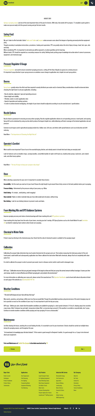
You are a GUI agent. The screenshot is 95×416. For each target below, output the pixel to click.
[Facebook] (73, 408)
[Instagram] (70, 408)
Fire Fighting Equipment (44, 378)
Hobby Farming (59, 395)
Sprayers (40, 40)
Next (83, 349)
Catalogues (6, 378)
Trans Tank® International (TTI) (9, 3)
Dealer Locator (7, 376)
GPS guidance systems (58, 216)
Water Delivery (59, 388)
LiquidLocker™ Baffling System (46, 395)
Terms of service (7, 412)
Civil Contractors (60, 378)
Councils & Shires (60, 390)
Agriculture (58, 381)
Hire (57, 393)
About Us (76, 376)
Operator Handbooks (60, 277)
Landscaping (59, 385)
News (75, 390)
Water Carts (41, 388)
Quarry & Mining (59, 383)
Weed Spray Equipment (44, 383)
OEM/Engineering (60, 397)
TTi (74, 23)
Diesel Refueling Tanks (44, 381)
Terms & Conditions (78, 388)
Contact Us (76, 381)
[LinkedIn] (79, 408)
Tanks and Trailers (31, 40)
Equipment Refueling (26, 385)
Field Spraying (24, 378)
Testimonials (6, 385)
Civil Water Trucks (43, 385)
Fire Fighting (24, 381)
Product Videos (7, 383)
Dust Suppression (25, 376)
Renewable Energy (60, 376)
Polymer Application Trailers (45, 393)
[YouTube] (76, 408)
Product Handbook (8, 381)
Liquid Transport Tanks (44, 376)
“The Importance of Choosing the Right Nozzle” (24, 134)
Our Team (76, 378)
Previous (12, 349)
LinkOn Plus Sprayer (23, 343)
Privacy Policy (77, 385)
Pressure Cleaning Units (44, 390)
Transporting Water (25, 383)
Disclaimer (76, 383)
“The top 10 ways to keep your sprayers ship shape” (25, 165)
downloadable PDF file (28, 280)
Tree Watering (24, 388)
